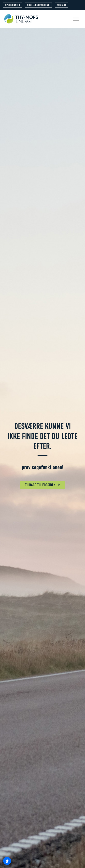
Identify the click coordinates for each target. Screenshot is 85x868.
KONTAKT (61, 5)
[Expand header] (76, 19)
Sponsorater (12, 5)
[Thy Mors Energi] (21, 19)
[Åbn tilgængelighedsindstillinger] (7, 861)
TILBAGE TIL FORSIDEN (41, 485)
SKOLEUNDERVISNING (38, 5)
